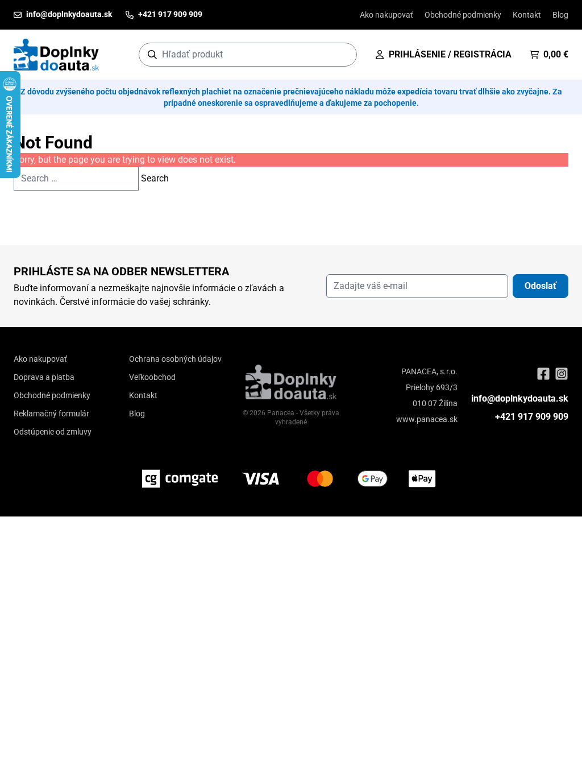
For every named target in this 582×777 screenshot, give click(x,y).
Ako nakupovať (386, 14)
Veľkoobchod (152, 377)
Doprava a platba (44, 377)
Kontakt (527, 14)
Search (155, 178)
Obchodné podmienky (463, 14)
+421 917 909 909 (531, 416)
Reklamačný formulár (51, 413)
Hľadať (342, 54)
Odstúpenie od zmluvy (53, 431)
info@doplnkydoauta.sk (519, 398)
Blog (560, 14)
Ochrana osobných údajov (175, 358)
